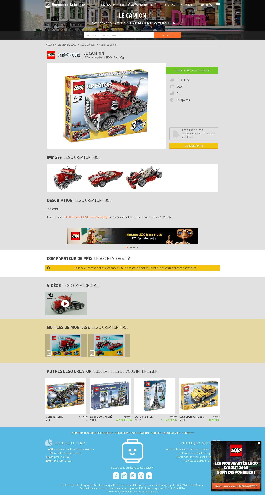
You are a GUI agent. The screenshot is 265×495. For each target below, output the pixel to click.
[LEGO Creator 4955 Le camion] (66, 189)
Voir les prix (194, 146)
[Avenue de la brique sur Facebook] (116, 474)
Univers (105, 5)
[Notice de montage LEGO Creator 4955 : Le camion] (65, 345)
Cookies (156, 433)
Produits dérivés (125, 5)
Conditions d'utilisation (132, 433)
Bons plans (185, 5)
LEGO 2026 (167, 5)
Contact (188, 433)
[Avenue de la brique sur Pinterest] (132, 474)
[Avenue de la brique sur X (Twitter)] (141, 474)
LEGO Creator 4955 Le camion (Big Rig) (86, 217)
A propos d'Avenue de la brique (92, 433)
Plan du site (171, 433)
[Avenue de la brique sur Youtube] (149, 474)
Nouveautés (149, 5)
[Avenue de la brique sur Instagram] (124, 474)
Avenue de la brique (65, 4)
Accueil (50, 45)
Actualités (204, 5)
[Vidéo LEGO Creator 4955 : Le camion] (65, 303)
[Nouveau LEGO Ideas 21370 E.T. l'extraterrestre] (132, 236)
